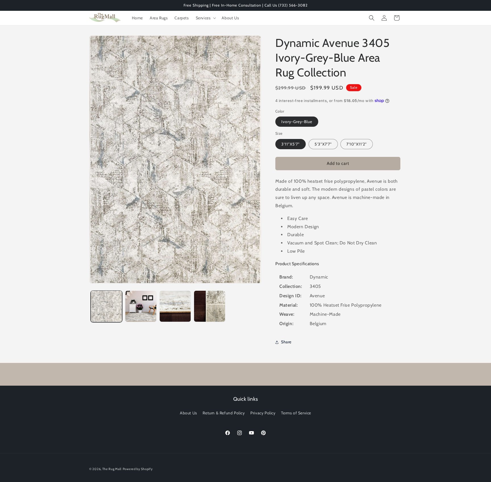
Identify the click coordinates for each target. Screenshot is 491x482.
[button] (205, 18)
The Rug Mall (112, 469)
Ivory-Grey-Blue (296, 121)
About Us (188, 412)
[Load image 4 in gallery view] (209, 306)
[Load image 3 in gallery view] (175, 306)
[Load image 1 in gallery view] (106, 306)
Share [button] (286, 341)
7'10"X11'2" (356, 144)
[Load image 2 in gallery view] (141, 306)
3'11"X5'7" (290, 144)
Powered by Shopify (138, 469)
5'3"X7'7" (323, 144)
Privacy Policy (262, 412)
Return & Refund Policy (224, 412)
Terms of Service (296, 412)
